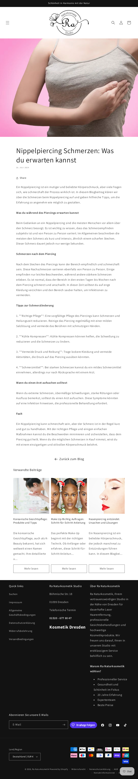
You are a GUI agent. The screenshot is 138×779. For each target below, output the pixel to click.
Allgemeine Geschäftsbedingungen (22, 612)
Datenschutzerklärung (22, 622)
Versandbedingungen (21, 639)
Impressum (15, 602)
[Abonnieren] (64, 725)
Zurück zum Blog (71, 459)
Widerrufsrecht (79, 769)
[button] (8, 23)
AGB (116, 769)
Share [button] (23, 177)
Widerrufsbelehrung (20, 631)
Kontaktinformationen (104, 772)
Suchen (13, 594)
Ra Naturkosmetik (40, 769)
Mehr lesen (31, 568)
